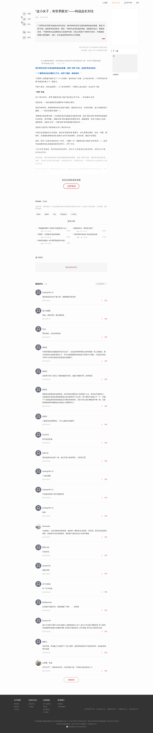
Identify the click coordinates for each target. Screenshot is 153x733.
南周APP (16, 706)
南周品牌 (16, 704)
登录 (137, 3)
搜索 (105, 3)
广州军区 (73, 214)
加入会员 (117, 3)
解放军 (47, 214)
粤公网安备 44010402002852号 (78, 726)
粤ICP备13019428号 (113, 721)
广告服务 (31, 706)
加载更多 (71, 680)
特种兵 (38, 214)
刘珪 (54, 214)
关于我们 (16, 709)
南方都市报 (46, 709)
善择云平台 (32, 704)
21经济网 (45, 712)
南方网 (45, 706)
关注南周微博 (61, 706)
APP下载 (129, 3)
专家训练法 (63, 214)
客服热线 (60, 704)
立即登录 (71, 186)
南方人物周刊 (47, 704)
